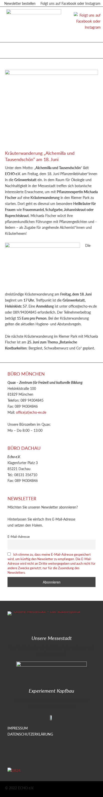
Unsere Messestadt (52, 637)
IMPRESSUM (18, 728)
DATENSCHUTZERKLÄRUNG (30, 734)
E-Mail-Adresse (19, 536)
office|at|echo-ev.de (31, 412)
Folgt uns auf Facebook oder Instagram (70, 3)
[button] (9, 49)
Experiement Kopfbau (51, 690)
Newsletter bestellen (20, 3)
